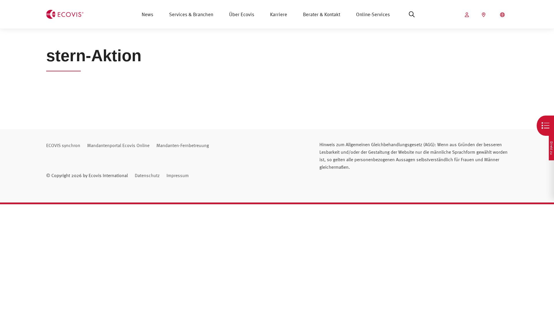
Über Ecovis (241, 14)
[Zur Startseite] (64, 13)
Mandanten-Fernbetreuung (182, 145)
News (147, 14)
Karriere (278, 14)
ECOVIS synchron (63, 145)
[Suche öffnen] (411, 14)
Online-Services (373, 14)
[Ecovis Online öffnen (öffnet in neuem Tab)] (467, 14)
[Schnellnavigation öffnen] (545, 126)
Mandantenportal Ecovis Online (118, 145)
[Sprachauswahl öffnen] (503, 14)
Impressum (177, 175)
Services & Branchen (191, 14)
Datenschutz (147, 175)
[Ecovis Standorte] (484, 14)
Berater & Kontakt (321, 14)
